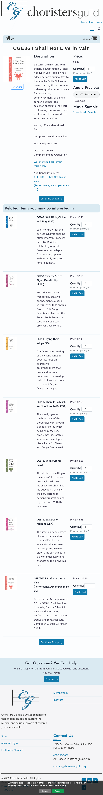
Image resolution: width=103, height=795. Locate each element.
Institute (58, 699)
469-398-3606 (60, 755)
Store (4, 736)
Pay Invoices (95, 22)
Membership (60, 692)
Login (84, 22)
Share (19, 86)
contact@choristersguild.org (69, 766)
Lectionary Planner (12, 750)
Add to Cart (80, 78)
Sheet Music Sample (84, 112)
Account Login (9, 743)
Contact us (51, 679)
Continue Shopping (51, 198)
